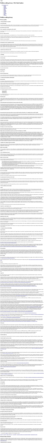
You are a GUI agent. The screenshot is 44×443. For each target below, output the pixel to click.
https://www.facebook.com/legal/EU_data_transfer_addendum (8, 311)
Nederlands (5, 8)
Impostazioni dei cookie (34, 434)
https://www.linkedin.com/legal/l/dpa (39, 373)
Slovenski (5, 15)
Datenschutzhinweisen (3, 440)
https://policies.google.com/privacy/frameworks (6, 282)
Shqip (4, 14)
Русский (5, 11)
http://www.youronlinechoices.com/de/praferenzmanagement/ (11, 317)
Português (5, 13)
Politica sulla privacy (9, 434)
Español (5, 10)
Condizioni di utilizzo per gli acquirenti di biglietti (23, 434)
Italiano (5, 9)
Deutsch (5, 5)
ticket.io (7, 433)
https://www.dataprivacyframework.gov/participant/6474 (8, 366)
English (5, 6)
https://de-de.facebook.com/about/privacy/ (22, 295)
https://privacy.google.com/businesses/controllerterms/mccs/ (8, 242)
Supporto (1, 434)
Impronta (4, 434)
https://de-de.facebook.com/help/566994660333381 (26, 311)
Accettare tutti (9, 442)
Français (5, 7)
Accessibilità (14, 434)
